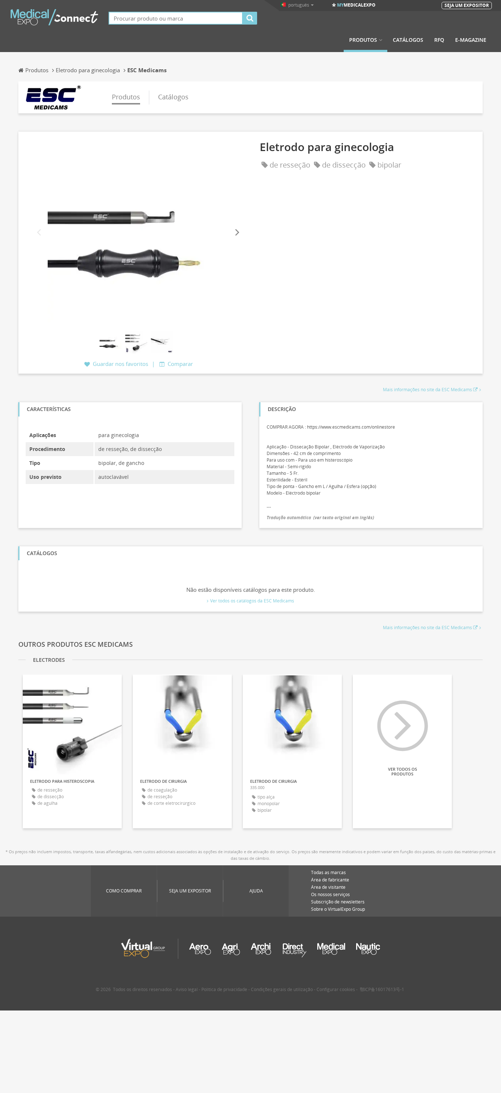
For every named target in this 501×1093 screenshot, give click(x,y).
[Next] (236, 233)
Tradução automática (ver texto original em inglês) (320, 517)
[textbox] (176, 18)
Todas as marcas (328, 872)
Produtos (363, 40)
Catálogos (408, 40)
